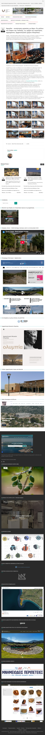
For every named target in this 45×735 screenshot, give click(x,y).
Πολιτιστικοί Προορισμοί (31, 17)
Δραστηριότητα (4, 20)
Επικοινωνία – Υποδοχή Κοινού (25, 5)
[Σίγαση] (40, 253)
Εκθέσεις (39, 728)
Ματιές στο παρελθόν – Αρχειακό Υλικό (19, 20)
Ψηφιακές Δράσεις (11, 728)
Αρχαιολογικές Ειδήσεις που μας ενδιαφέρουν (9, 5)
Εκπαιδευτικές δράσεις (20, 23)
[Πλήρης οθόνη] (42, 253)
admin (15, 150)
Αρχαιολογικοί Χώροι (17, 17)
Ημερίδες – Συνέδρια (20, 728)
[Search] (15, 203)
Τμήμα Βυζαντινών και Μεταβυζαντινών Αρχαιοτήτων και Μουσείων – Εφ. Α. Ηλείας (10, 190)
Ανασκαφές (5, 728)
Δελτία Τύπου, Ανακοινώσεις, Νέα (23, 3)
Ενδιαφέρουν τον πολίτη (6, 23)
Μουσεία (8, 17)
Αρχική (2, 17)
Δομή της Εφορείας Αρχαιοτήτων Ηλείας (8, 3)
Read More (19, 192)
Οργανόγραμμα (32, 23)
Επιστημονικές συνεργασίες (31, 728)
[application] (22, 242)
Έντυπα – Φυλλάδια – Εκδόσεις (36, 3)
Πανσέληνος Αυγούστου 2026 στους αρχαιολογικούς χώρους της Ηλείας (35, 179)
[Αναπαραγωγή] (2, 253)
